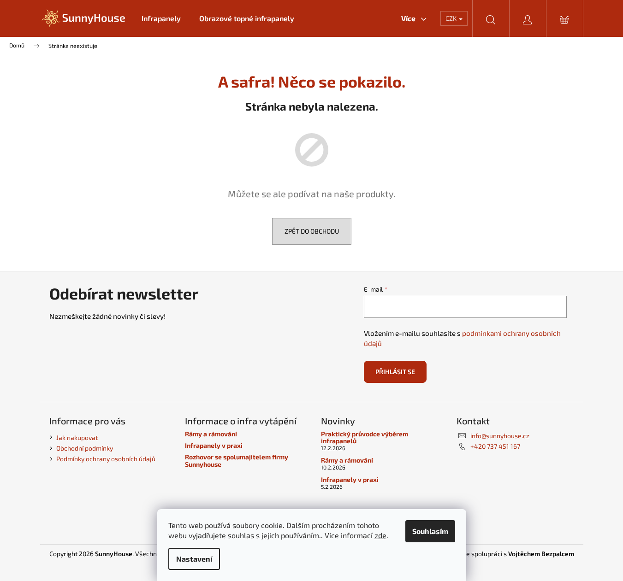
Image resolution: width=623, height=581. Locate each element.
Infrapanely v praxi (214, 445)
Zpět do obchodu (312, 231)
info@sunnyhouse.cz (499, 436)
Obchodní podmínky (84, 448)
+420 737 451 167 (495, 446)
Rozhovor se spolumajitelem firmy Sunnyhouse (236, 460)
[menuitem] (161, 18)
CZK (451, 18)
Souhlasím (430, 531)
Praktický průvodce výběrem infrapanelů (364, 437)
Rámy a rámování (211, 433)
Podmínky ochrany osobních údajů (105, 459)
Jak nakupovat (77, 437)
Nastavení (194, 558)
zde (380, 535)
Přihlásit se (395, 372)
